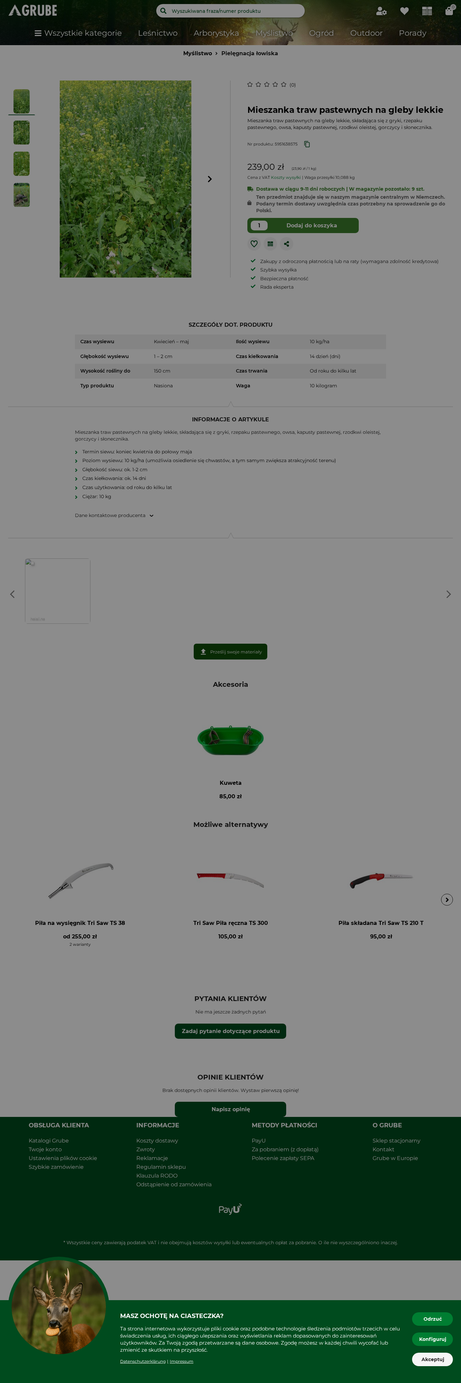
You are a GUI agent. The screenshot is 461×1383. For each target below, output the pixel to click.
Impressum (181, 1361)
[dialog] (230, 691)
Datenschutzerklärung (143, 1361)
